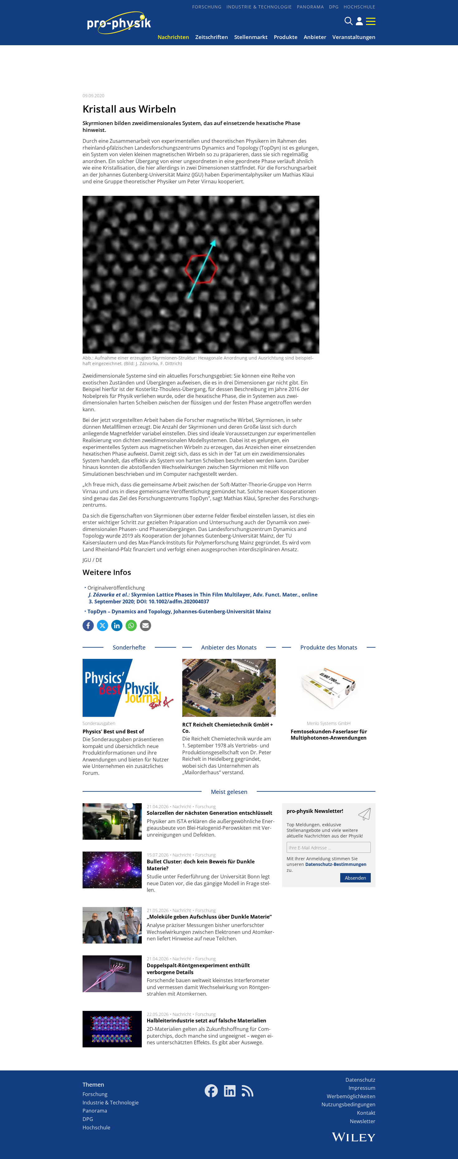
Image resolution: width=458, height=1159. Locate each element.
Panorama (310, 7)
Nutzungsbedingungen (348, 1104)
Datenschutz (360, 1079)
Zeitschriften (211, 37)
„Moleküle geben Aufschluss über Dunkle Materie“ (209, 916)
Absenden (355, 878)
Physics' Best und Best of (113, 731)
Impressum (362, 1087)
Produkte (286, 37)
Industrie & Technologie (259, 7)
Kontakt (366, 1112)
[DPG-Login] (359, 21)
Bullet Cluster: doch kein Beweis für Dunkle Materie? (201, 865)
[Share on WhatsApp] (131, 625)
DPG (334, 7)
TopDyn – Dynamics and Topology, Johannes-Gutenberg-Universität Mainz (179, 611)
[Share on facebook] (88, 625)
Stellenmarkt (251, 37)
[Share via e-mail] (145, 625)
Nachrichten (173, 37)
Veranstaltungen (353, 37)
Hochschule (359, 7)
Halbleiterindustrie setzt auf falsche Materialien (206, 1020)
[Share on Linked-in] (116, 625)
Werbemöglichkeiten (351, 1096)
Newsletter (362, 1121)
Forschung (207, 7)
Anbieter (315, 37)
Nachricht (182, 806)
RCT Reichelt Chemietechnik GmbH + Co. (227, 727)
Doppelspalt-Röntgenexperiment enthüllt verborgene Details (198, 969)
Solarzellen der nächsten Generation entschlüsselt (209, 812)
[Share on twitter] (102, 625)
